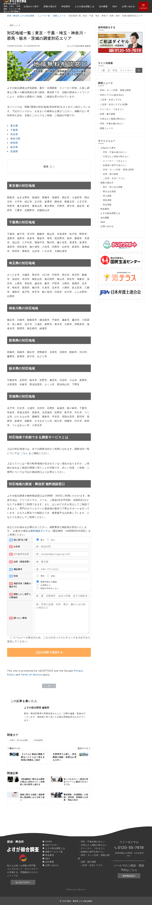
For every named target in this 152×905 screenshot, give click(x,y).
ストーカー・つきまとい (112, 109)
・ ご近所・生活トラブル (90, 865)
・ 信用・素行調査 (87, 861)
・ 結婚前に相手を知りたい (91, 851)
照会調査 (39, 740)
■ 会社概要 (48, 861)
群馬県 (14, 142)
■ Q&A (46, 858)
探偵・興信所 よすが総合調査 (79, 901)
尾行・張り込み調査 (19, 740)
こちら (24, 453)
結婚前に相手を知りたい (115, 165)
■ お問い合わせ (50, 865)
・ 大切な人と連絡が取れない (92, 845)
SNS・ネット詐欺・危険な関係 (115, 90)
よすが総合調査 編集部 (79, 46)
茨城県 (14, 151)
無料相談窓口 (128, 875)
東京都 (14, 125)
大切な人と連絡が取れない (113, 118)
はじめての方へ (23, 882)
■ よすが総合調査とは (53, 848)
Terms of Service (31, 674)
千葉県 (14, 129)
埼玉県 (14, 134)
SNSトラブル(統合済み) (112, 95)
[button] (49, 686)
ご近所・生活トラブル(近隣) (114, 104)
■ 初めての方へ (50, 845)
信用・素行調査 (107, 114)
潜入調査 (107, 195)
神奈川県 (15, 138)
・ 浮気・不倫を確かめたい (91, 841)
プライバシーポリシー (76, 889)
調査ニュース (15, 25)
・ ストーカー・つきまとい (91, 848)
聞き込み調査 (109, 191)
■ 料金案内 (48, 855)
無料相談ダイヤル (40, 530)
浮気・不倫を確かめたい (112, 123)
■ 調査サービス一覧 (52, 851)
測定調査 (107, 200)
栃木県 (14, 147)
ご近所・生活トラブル (111, 99)
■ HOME (47, 841)
